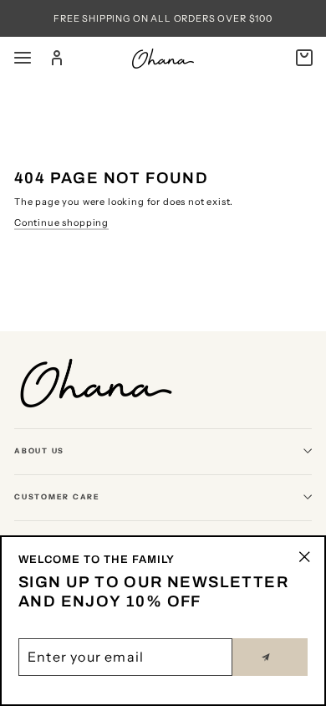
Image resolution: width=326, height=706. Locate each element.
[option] (163, 18)
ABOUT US (39, 450)
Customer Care (57, 496)
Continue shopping (61, 222)
